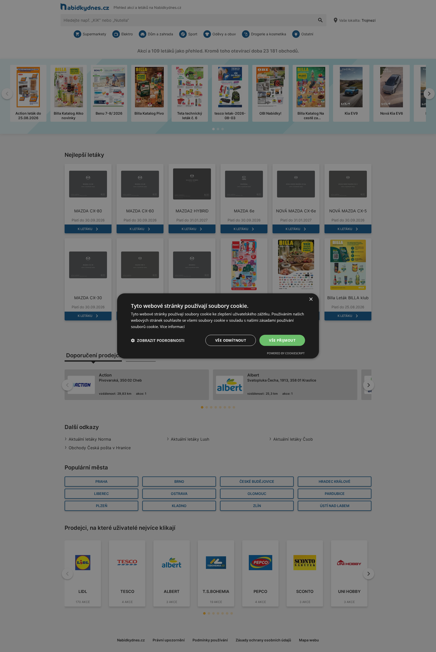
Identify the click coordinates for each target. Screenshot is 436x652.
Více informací (172, 326)
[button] (157, 340)
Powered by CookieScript (286, 353)
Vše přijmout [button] (282, 340)
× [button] (311, 299)
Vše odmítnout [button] (230, 340)
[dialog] (218, 326)
